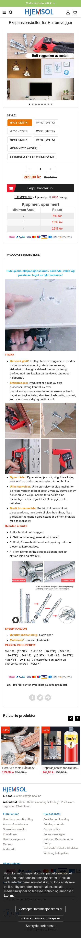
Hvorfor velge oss (14, 839)
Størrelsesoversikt (14, 829)
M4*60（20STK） (46, 122)
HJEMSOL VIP (23, 197)
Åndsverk (9, 849)
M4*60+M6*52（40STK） (24, 148)
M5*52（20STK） (20, 131)
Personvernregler (54, 834)
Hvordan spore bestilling (18, 819)
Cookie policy (51, 829)
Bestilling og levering (56, 819)
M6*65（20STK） (46, 139)
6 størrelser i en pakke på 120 (32, 156)
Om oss (8, 844)
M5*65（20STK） (46, 131)
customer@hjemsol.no (27, 795)
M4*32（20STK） (20, 122)
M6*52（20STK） (20, 139)
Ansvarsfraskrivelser (15, 824)
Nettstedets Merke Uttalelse (60, 848)
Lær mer (10, 895)
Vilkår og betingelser (56, 853)
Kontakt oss (10, 834)
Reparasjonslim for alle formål (61, 767)
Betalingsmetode (53, 824)
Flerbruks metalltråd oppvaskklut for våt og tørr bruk (35, 767)
